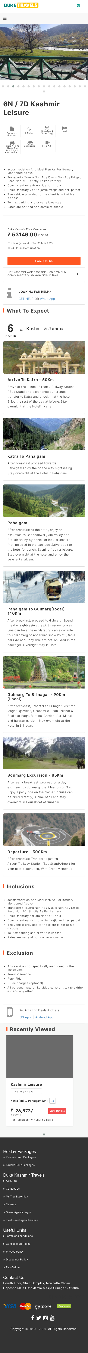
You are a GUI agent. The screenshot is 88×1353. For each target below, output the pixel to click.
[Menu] (4, 18)
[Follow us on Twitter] (39, 1318)
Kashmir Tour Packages (21, 1157)
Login (80, 5)
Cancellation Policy (18, 1243)
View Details (57, 1111)
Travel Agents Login (18, 1212)
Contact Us (13, 1188)
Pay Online (13, 1267)
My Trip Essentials (17, 1196)
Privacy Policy (15, 1251)
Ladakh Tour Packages (20, 1165)
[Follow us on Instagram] (46, 1318)
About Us (12, 1180)
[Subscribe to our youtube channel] (53, 1318)
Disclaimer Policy (17, 1259)
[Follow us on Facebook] (33, 1318)
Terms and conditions (19, 1235)
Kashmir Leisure (26, 1084)
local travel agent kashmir (22, 1220)
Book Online (44, 261)
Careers (11, 1204)
